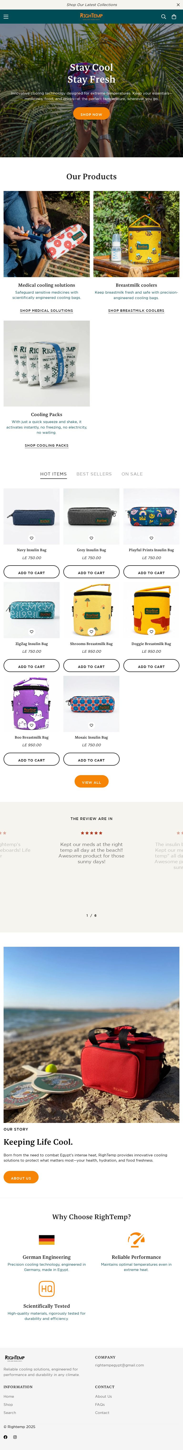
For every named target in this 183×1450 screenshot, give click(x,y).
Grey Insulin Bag (91, 550)
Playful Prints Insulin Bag (151, 550)
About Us (103, 1396)
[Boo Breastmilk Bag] (32, 704)
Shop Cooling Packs (47, 445)
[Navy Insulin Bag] (32, 516)
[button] (173, 16)
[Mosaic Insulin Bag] (91, 704)
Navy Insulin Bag (31, 550)
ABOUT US (21, 1178)
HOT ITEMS (53, 473)
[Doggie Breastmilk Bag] (151, 610)
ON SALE (132, 473)
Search (10, 1413)
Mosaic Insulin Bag (91, 737)
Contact (102, 1413)
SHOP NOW (91, 114)
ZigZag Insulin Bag (31, 643)
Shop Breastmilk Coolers (136, 310)
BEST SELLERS (94, 473)
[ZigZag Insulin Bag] (32, 610)
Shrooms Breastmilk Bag (91, 643)
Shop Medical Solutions (46, 310)
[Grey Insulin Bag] (91, 516)
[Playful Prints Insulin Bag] (151, 516)
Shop (8, 1404)
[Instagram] (15, 1437)
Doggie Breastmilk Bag (151, 643)
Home (9, 1396)
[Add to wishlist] (32, 538)
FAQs (100, 1404)
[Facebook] (5, 1437)
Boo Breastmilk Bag (32, 737)
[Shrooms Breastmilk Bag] (91, 610)
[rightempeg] (91, 17)
